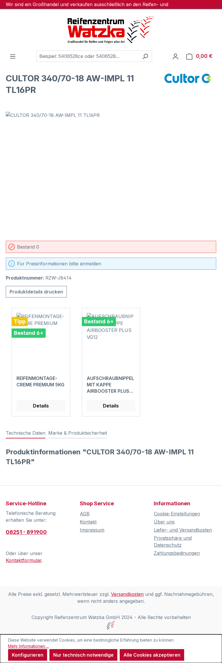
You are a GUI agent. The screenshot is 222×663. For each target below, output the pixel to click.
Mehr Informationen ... (28, 646)
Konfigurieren (27, 655)
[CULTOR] (187, 86)
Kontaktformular (24, 560)
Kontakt (88, 522)
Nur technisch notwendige (83, 655)
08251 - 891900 (26, 532)
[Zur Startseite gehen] (111, 29)
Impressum (92, 530)
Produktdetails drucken (36, 292)
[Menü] (13, 56)
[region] (111, 174)
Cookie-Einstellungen (177, 514)
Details (41, 406)
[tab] (25, 433)
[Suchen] (145, 56)
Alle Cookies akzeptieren (151, 655)
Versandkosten (127, 594)
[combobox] (87, 56)
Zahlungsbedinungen (177, 553)
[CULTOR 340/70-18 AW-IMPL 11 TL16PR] (111, 174)
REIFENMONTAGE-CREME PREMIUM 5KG (40, 381)
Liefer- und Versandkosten (183, 530)
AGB (85, 514)
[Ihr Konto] (175, 56)
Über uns (164, 522)
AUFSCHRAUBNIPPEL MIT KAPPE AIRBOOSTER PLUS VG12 (110, 384)
